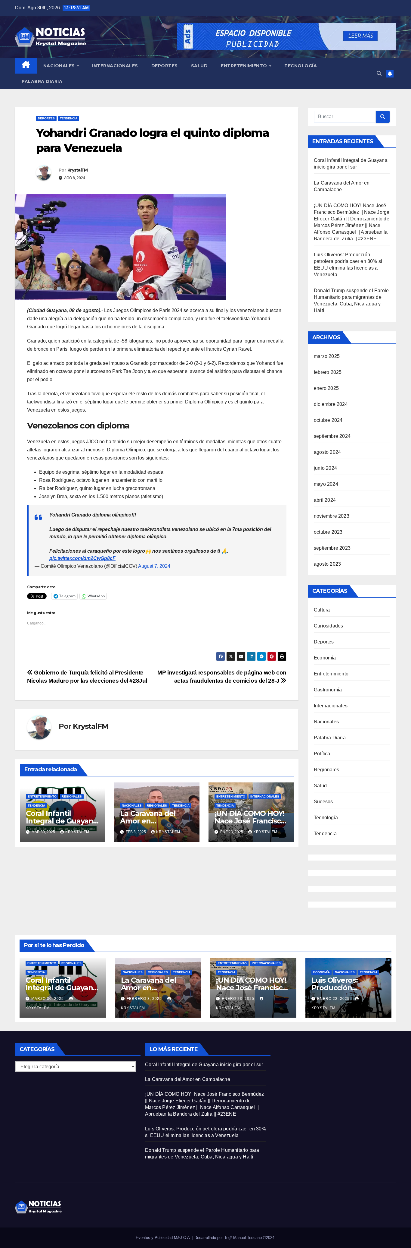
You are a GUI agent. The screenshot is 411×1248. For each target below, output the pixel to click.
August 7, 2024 (154, 566)
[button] (379, 73)
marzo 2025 (327, 356)
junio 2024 (325, 468)
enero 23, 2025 (238, 999)
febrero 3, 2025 (145, 999)
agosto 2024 (327, 452)
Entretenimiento (244, 65)
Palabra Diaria (42, 81)
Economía (325, 657)
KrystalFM (77, 170)
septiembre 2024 (332, 436)
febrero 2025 (327, 372)
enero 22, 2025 (334, 999)
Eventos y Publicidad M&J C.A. (164, 1237)
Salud (199, 65)
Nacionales (59, 65)
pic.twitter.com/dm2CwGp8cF (82, 558)
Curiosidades (328, 625)
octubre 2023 (328, 532)
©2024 (268, 1237)
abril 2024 (325, 500)
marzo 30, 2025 (48, 999)
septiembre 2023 (332, 548)
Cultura (322, 609)
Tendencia (68, 118)
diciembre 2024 (331, 404)
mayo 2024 (326, 484)
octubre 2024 (328, 420)
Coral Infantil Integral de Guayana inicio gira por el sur (61, 821)
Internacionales (115, 65)
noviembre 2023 (331, 516)
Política (322, 753)
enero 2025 (326, 388)
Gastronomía (328, 689)
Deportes (164, 65)
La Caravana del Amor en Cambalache (147, 821)
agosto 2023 (327, 564)
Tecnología (300, 65)
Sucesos (323, 801)
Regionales (72, 796)
